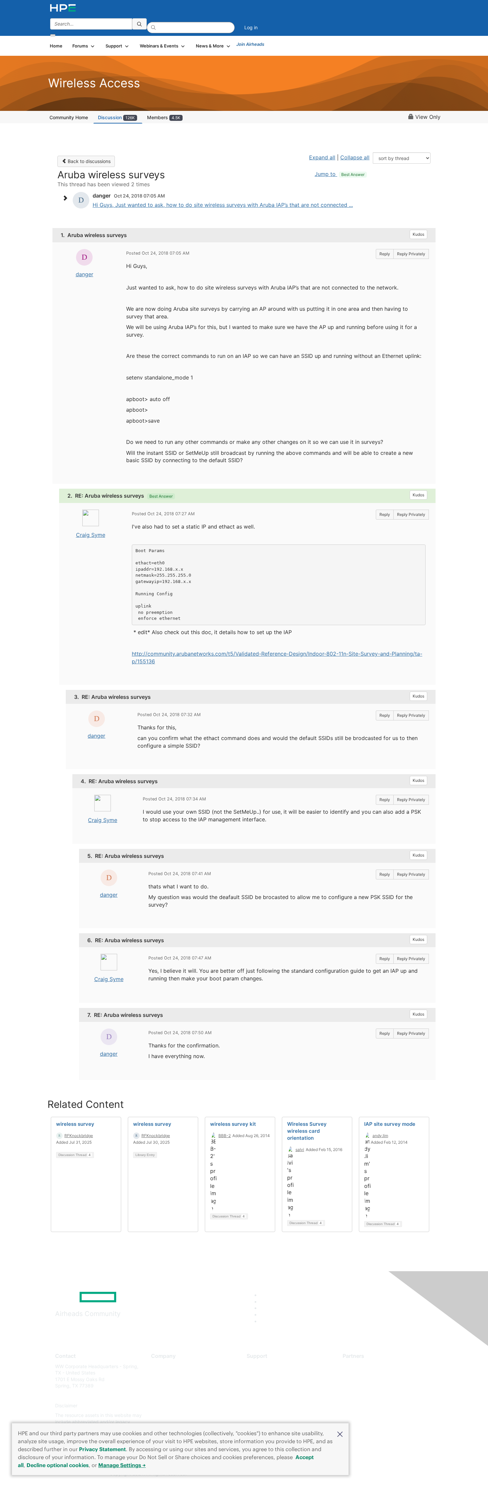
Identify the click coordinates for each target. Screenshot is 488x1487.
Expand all (322, 157)
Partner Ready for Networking (375, 1386)
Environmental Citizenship (179, 1395)
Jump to (340, 174)
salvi (299, 1149)
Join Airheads (250, 44)
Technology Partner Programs (375, 1395)
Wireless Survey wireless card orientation (307, 1131)
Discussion (116, 117)
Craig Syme (90, 535)
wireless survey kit (233, 1124)
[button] (340, 1433)
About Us (161, 1366)
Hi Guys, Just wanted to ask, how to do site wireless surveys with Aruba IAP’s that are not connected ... (223, 205)
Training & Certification (271, 1386)
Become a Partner (362, 1376)
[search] (139, 24)
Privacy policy (166, 1405)
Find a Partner (358, 1366)
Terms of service (169, 1415)
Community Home (68, 117)
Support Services (265, 1366)
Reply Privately (411, 253)
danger (84, 274)
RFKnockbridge (78, 1135)
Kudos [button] (418, 234)
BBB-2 (224, 1135)
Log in (251, 27)
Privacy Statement (102, 1449)
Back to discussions (88, 161)
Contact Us (163, 1386)
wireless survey (75, 1124)
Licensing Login (264, 1405)
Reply (384, 253)
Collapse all (354, 157)
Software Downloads (269, 1395)
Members (163, 117)
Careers (159, 1376)
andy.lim (380, 1135)
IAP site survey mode (389, 1124)
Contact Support (265, 1376)
